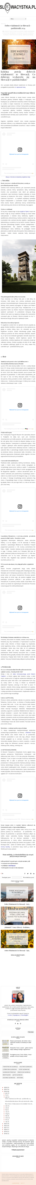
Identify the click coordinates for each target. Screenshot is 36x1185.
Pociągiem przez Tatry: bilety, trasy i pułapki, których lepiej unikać (21, 1055)
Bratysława (7, 1075)
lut (6, 1119)
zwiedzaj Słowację (28, 34)
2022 (5, 1125)
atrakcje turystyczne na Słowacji (13, 31)
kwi (6, 1116)
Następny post (6, 877)
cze (6, 1112)
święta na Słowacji (24, 1072)
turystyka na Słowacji (15, 34)
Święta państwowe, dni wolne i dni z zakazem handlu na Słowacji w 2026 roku (20, 1042)
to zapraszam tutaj (20, 87)
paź (6, 1097)
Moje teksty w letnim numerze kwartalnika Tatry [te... (19, 1104)
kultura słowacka (28, 33)
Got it (23, 1183)
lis (6, 1095)
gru (6, 1093)
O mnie (10, 1015)
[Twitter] (28, 873)
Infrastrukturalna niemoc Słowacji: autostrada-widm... (19, 1101)
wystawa (20, 1077)
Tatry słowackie (24, 1069)
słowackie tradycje (9, 1072)
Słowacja (6, 34)
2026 (5, 1087)
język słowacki (17, 1075)
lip (6, 1110)
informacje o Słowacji (16, 33)
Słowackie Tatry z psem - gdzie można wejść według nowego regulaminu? (21, 1048)
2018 (5, 1133)
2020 (5, 1129)
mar (6, 1118)
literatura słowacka (10, 1069)
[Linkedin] (34, 873)
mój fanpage (12, 865)
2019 (5, 1131)
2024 (5, 1091)
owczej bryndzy (5, 847)
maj (6, 1114)
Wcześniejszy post (28, 877)
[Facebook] (25, 873)
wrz (6, 1106)
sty (6, 1121)
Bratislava (28, 732)
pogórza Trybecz (25, 211)
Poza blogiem (24, 1015)
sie (6, 1108)
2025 (5, 1089)
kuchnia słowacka (9, 1077)
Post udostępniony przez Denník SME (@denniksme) (19, 530)
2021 (5, 1127)
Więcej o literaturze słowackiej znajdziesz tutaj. (18, 177)
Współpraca (16, 1015)
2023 (5, 1123)
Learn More (15, 1183)
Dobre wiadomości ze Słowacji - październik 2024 (18, 1098)
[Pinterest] (31, 873)
